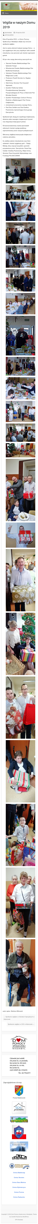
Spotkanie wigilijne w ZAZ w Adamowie (21, 1024)
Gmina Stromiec (19, 1177)
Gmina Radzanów (19, 1197)
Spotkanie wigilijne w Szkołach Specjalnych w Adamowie (19, 1018)
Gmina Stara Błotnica (19, 1182)
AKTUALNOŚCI (9, 35)
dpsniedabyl (8, 32)
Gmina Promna (19, 1192)
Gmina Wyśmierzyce (19, 1187)
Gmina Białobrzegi (19, 1172)
